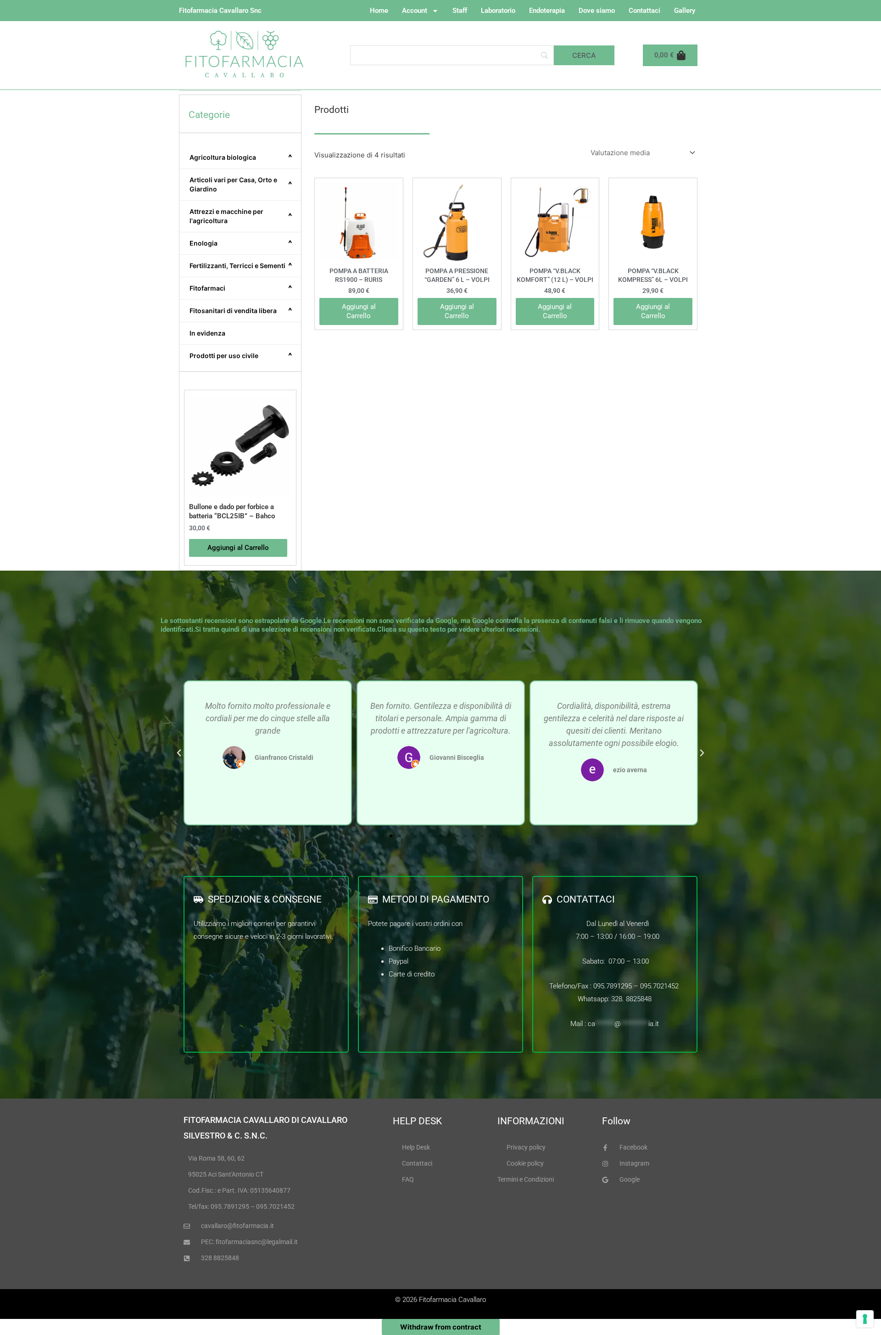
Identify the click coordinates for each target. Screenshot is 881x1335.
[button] (179, 752)
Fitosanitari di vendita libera (241, 310)
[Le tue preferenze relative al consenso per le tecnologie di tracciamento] (865, 1319)
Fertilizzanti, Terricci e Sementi (241, 265)
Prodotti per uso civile (241, 355)
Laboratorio (498, 10)
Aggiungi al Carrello (359, 311)
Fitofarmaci (241, 288)
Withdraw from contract (440, 1327)
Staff (459, 10)
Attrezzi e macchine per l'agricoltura (241, 216)
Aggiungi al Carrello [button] (238, 548)
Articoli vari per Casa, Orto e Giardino (241, 184)
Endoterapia (547, 10)
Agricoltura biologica (241, 157)
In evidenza (207, 333)
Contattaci (644, 10)
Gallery (684, 10)
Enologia (241, 243)
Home (379, 10)
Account (414, 10)
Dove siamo (597, 10)
